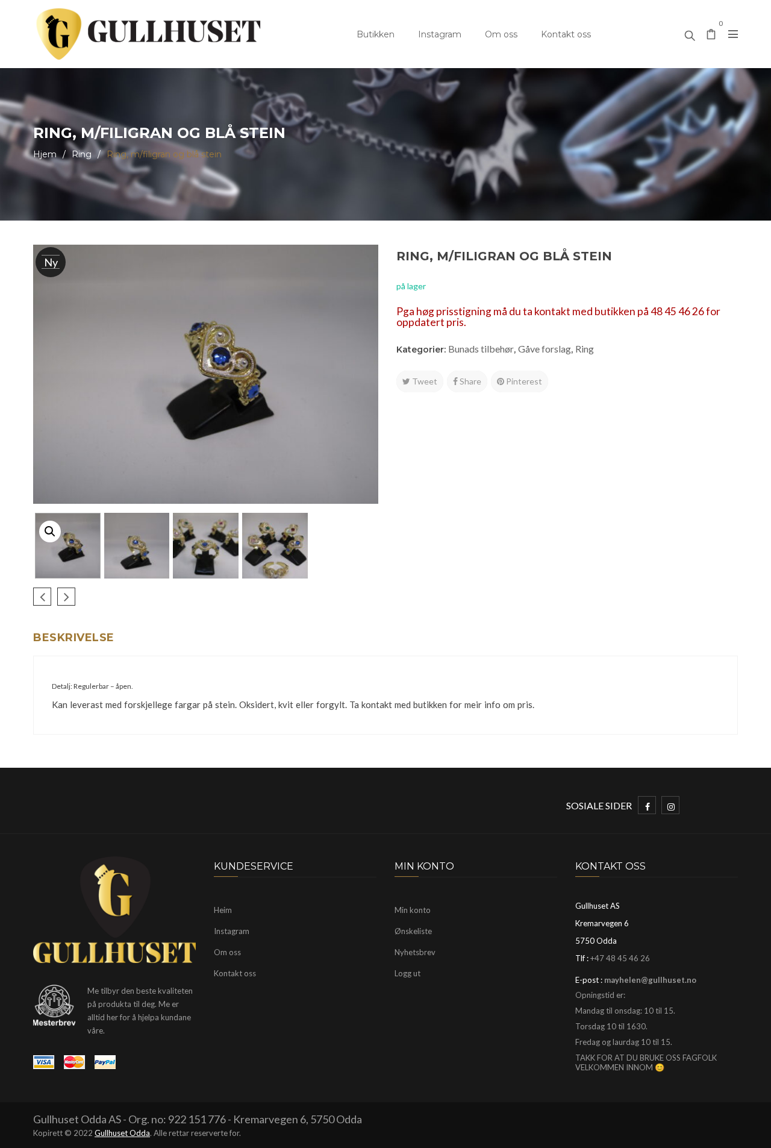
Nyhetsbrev (415, 952)
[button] (50, 531)
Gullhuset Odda (122, 1133)
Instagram (439, 34)
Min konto (413, 910)
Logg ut (407, 973)
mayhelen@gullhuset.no (650, 980)
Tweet (423, 381)
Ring (82, 154)
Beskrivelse (73, 637)
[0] (711, 35)
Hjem (45, 154)
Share (469, 381)
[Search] (690, 33)
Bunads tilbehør (481, 348)
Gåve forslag (544, 348)
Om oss (501, 34)
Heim (223, 910)
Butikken (376, 34)
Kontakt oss (566, 34)
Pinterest (523, 381)
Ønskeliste (413, 931)
